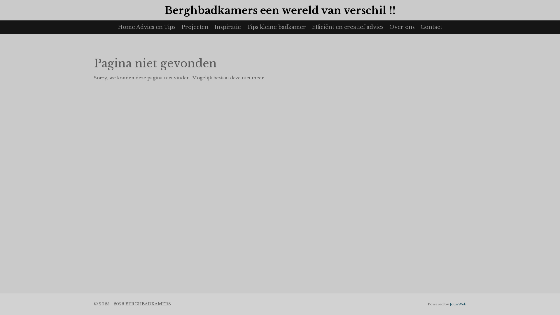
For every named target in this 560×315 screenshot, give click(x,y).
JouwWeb (458, 304)
